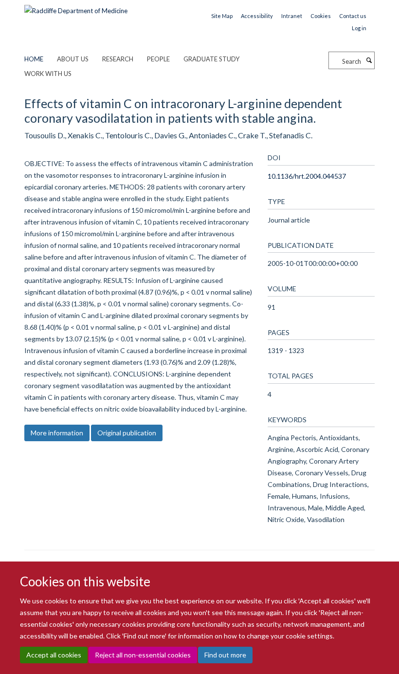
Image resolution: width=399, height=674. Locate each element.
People (158, 59)
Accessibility (257, 16)
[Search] (368, 60)
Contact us (352, 16)
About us (73, 59)
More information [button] (57, 433)
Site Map (222, 16)
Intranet (291, 16)
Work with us (48, 73)
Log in (359, 28)
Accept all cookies (53, 655)
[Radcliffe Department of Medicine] (75, 7)
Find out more (225, 655)
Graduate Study (211, 59)
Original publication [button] (126, 433)
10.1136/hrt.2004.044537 (307, 176)
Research (117, 59)
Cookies (320, 16)
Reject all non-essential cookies (143, 655)
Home (33, 59)
